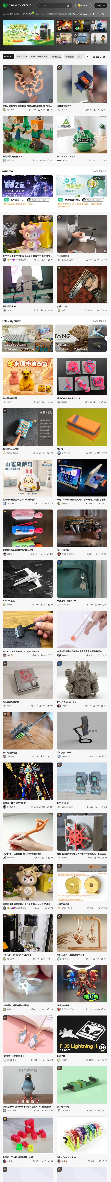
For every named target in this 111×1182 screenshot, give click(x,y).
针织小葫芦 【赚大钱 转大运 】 (71, 955)
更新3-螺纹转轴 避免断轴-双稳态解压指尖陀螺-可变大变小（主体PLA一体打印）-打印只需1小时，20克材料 (27, 106)
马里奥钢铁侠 (63, 1005)
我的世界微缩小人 (11, 306)
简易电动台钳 (63, 1106)
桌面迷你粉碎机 (64, 106)
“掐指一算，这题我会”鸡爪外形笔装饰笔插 (22, 853)
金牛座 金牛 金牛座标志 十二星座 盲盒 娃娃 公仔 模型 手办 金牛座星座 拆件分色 (28, 256)
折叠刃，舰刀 (63, 306)
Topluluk (43, 14)
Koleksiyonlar (19, 14)
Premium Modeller (38, 56)
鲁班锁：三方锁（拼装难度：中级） (19, 1157)
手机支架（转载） (65, 752)
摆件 (79, 56)
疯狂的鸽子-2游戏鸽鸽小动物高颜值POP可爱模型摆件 (27, 1106)
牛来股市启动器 (10, 398)
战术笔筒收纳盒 (10, 752)
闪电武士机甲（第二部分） (15, 803)
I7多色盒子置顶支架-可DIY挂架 (17, 955)
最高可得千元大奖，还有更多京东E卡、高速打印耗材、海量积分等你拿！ (80, 205)
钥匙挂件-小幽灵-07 (66, 600)
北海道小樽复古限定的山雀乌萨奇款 (19, 499)
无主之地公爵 (63, 550)
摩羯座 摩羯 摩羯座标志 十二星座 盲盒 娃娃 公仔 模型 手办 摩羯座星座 (28, 904)
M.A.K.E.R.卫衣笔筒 (66, 156)
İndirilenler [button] (51, 14)
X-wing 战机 (9, 600)
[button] (104, 13)
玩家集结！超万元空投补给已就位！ (20, 204)
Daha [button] (70, 14)
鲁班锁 (60, 449)
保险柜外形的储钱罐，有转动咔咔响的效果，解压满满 (81, 853)
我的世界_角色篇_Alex (13, 156)
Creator (28, 14)
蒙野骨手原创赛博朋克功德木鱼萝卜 (19, 550)
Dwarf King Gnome (66, 702)
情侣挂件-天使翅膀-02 (13, 1056)
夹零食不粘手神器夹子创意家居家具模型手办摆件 (79, 651)
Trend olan (22, 56)
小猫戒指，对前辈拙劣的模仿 (16, 1005)
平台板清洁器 (63, 256)
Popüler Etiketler (99, 57)
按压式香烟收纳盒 (11, 702)
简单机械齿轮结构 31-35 (68, 398)
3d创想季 (69, 56)
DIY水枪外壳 (63, 803)
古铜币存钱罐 (63, 904)
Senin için (8, 56)
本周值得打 (56, 56)
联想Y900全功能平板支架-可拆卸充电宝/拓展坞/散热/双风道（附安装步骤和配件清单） (81, 499)
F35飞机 (61, 1056)
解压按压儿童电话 (11, 449)
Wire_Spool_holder (66, 1157)
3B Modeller (8, 14)
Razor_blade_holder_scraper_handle (21, 651)
